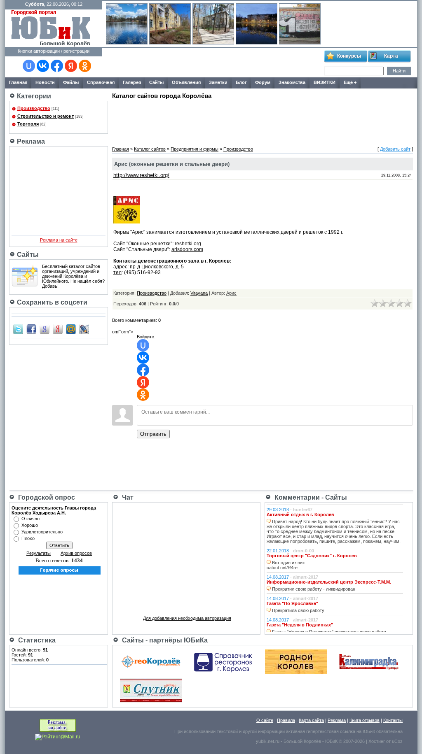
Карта (391, 56)
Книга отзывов (364, 720)
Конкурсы (349, 56)
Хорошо (29, 525)
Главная (120, 149)
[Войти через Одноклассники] (85, 66)
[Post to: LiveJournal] (84, 328)
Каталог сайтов (150, 149)
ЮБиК (369, 731)
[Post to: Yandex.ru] (57, 328)
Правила (286, 720)
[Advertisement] (212, 63)
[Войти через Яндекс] (71, 66)
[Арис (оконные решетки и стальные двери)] (126, 222)
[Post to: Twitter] (18, 328)
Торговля (28, 123)
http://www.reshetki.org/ (141, 175)
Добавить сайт (395, 149)
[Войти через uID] (29, 66)
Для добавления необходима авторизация (187, 618)
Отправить (153, 434)
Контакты (393, 720)
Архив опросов (76, 553)
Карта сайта (311, 720)
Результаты (38, 553)
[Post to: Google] (44, 328)
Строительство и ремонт (45, 116)
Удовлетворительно (42, 531)
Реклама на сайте (58, 239)
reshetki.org (188, 244)
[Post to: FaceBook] (31, 328)
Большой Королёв (302, 741)
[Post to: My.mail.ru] (70, 328)
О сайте (264, 720)
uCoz (397, 741)
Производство (33, 108)
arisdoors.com (187, 249)
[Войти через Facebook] (57, 66)
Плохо (28, 538)
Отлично (30, 518)
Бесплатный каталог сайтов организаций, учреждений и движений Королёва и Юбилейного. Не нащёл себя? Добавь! (73, 276)
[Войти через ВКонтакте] (43, 66)
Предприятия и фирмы (194, 149)
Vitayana (199, 293)
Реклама (337, 720)
